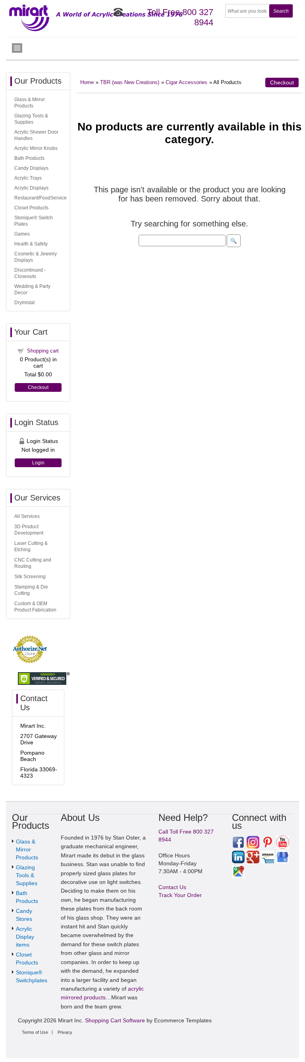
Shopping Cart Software (115, 1020)
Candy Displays (31, 168)
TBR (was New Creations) (129, 82)
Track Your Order (180, 895)
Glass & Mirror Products (27, 849)
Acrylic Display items (25, 937)
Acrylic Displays (31, 188)
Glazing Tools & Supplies (26, 875)
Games (22, 234)
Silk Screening (30, 576)
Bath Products (29, 158)
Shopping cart (43, 351)
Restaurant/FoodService (40, 198)
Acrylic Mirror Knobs (36, 148)
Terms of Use (35, 1032)
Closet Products (31, 208)
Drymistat (24, 302)
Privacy (65, 1032)
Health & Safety (31, 244)
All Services (27, 516)
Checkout (282, 82)
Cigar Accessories (186, 82)
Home (87, 82)
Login (38, 462)
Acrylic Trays (28, 178)
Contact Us (172, 887)
